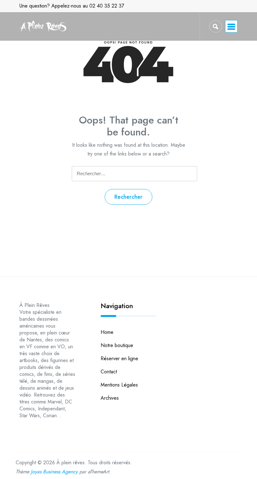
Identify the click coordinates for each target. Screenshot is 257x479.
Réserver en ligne (119, 358)
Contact (109, 371)
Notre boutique (117, 345)
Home (107, 332)
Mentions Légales (119, 384)
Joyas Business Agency (54, 471)
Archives (110, 398)
